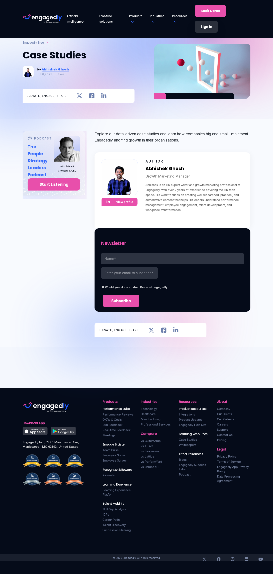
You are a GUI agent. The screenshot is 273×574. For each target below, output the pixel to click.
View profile (124, 202)
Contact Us (225, 435)
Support (222, 430)
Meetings (109, 435)
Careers (222, 424)
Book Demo (210, 10)
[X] (204, 559)
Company (223, 409)
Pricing (221, 440)
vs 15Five (147, 446)
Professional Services (156, 424)
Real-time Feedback (117, 430)
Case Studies (188, 440)
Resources (179, 16)
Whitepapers (187, 445)
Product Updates (190, 419)
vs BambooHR (150, 467)
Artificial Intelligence (75, 19)
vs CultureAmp (151, 441)
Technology (149, 409)
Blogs (183, 460)
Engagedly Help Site (192, 425)
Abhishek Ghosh (55, 69)
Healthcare (148, 414)
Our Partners (225, 419)
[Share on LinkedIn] (103, 96)
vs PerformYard (151, 462)
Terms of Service (229, 462)
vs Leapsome (150, 451)
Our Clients (224, 414)
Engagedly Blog (33, 42)
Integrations (187, 414)
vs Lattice (147, 456)
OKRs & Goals (112, 419)
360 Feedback (113, 425)
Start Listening (54, 184)
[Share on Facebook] (91, 96)
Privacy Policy (226, 456)
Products (135, 16)
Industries (157, 16)
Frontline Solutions (106, 19)
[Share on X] (79, 96)
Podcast (184, 474)
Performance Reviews (118, 414)
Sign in (206, 26)
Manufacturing (150, 419)
